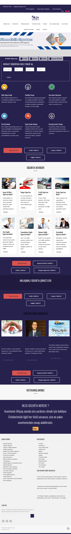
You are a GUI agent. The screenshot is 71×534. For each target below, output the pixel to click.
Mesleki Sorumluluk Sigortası (11, 451)
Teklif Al (8, 77)
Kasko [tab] (35, 58)
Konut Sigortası (7, 480)
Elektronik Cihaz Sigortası (10, 467)
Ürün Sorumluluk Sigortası (10, 469)
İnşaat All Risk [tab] (57, 58)
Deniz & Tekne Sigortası (9, 453)
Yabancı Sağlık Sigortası (10, 447)
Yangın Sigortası (7, 445)
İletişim (38, 29)
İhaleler (45, 24)
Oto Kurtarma (42, 465)
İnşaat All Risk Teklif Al (45, 263)
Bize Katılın (65, 24)
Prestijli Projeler (36, 24)
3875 (44, 360)
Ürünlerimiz (15, 24)
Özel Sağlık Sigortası (9, 474)
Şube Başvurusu (7, 457)
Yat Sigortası (6, 461)
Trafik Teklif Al (33, 150)
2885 (20, 360)
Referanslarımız (25, 24)
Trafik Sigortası (7, 476)
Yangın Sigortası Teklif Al (46, 270)
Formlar (45, 29)
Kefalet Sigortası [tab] (11, 58)
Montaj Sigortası (7, 443)
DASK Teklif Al (20, 270)
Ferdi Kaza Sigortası (8, 455)
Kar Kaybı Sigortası (8, 470)
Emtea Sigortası (7, 472)
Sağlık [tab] (44, 58)
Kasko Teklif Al (56, 150)
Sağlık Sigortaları (8, 449)
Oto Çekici (41, 463)
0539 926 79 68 (7, 6)
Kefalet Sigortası (7, 465)
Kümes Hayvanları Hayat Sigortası (12, 478)
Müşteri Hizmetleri (29, 29)
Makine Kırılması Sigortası (10, 459)
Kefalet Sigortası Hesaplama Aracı (12, 463)
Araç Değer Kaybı (54, 24)
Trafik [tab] (25, 58)
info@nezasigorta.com (19, 6)
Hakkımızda (6, 24)
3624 (67, 358)
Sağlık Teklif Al (35, 157)
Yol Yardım (41, 467)
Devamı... (5, 212)
